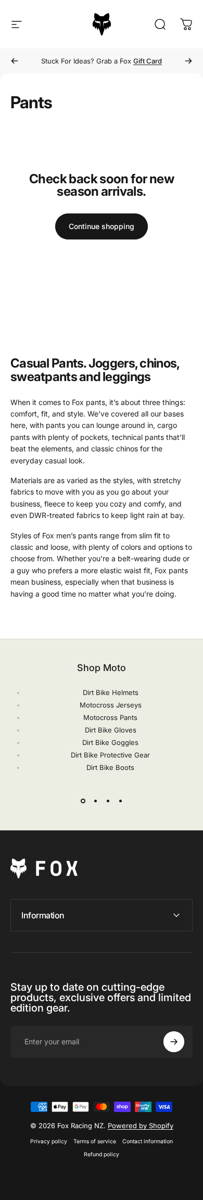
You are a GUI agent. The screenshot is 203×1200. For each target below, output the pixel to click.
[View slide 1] (83, 800)
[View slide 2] (95, 800)
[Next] (188, 60)
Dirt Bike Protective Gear (110, 755)
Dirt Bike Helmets (110, 692)
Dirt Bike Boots (110, 767)
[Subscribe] (173, 1041)
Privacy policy (48, 1141)
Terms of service (94, 1141)
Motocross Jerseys (111, 705)
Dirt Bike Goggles (110, 742)
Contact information (147, 1141)
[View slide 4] (120, 800)
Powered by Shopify (140, 1125)
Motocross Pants (110, 717)
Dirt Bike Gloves (110, 730)
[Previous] (14, 60)
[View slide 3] (108, 800)
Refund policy (101, 1154)
